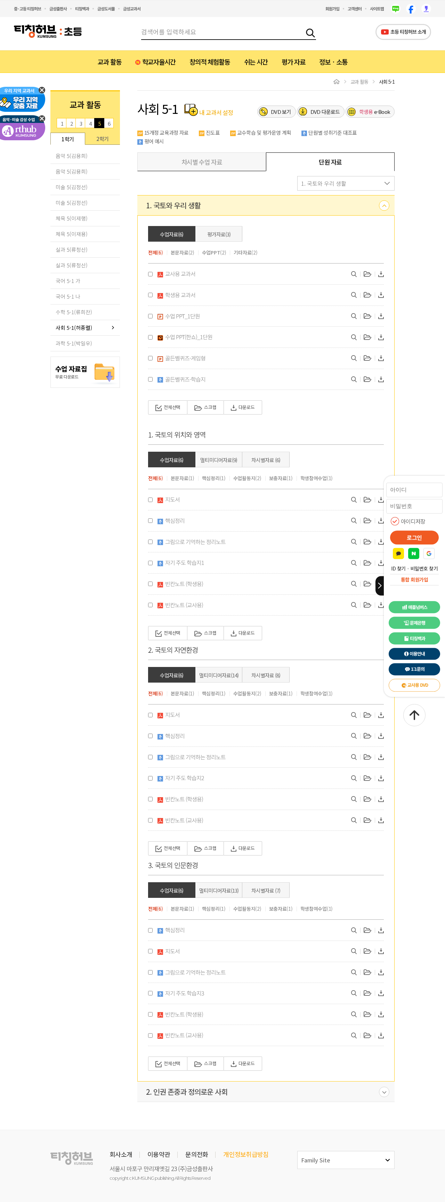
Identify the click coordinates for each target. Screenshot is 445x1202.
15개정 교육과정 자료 (166, 132)
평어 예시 (154, 141)
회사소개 (121, 1154)
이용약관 (158, 1154)
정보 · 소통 (333, 61)
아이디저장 (413, 521)
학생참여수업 (316, 478)
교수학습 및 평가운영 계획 (264, 132)
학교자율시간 (159, 61)
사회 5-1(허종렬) (74, 327)
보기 (281, 111)
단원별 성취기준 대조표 (332, 132)
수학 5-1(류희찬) (74, 312)
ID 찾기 (398, 568)
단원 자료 (330, 161)
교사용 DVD (417, 685)
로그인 (414, 537)
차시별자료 (265, 460)
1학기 (68, 139)
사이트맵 (377, 8)
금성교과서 (131, 8)
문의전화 (196, 1154)
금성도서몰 (106, 8)
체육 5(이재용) (72, 233)
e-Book (374, 111)
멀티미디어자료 (218, 460)
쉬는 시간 (256, 61)
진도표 (213, 132)
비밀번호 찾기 (424, 568)
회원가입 (332, 8)
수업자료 (171, 234)
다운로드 (325, 111)
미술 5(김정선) (72, 187)
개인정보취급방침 (245, 1154)
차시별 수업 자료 (201, 161)
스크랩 (210, 407)
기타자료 (245, 252)
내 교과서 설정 (215, 112)
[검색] (310, 32)
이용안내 (417, 653)
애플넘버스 (417, 607)
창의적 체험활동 (209, 61)
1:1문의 (417, 669)
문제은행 (417, 622)
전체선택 (172, 407)
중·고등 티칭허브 (27, 8)
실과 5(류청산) (72, 249)
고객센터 (355, 8)
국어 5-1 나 (68, 296)
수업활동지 (247, 478)
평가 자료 (293, 61)
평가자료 (218, 234)
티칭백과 (82, 8)
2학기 (102, 138)
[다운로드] (381, 274)
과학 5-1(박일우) (74, 343)
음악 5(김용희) (72, 155)
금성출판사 (58, 8)
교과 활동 (109, 61)
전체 (155, 252)
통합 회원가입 (414, 579)
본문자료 (182, 252)
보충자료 (281, 478)
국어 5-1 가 (68, 280)
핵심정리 (214, 478)
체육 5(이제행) (72, 218)
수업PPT (214, 252)
